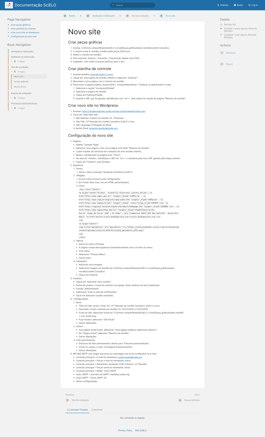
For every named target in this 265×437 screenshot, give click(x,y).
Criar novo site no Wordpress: (25, 32)
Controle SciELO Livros (101, 74)
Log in (255, 5)
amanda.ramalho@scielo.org (103, 128)
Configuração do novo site (24, 36)
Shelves (224, 5)
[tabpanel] (132, 418)
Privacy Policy (125, 430)
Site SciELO (141, 430)
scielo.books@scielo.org (130, 357)
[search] (132, 5)
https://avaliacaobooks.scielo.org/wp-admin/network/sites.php (113, 111)
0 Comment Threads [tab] (77, 409)
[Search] (113, 5)
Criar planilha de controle (23, 28)
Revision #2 (230, 24)
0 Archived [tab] (96, 409)
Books (240, 5)
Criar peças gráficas (21, 25)
